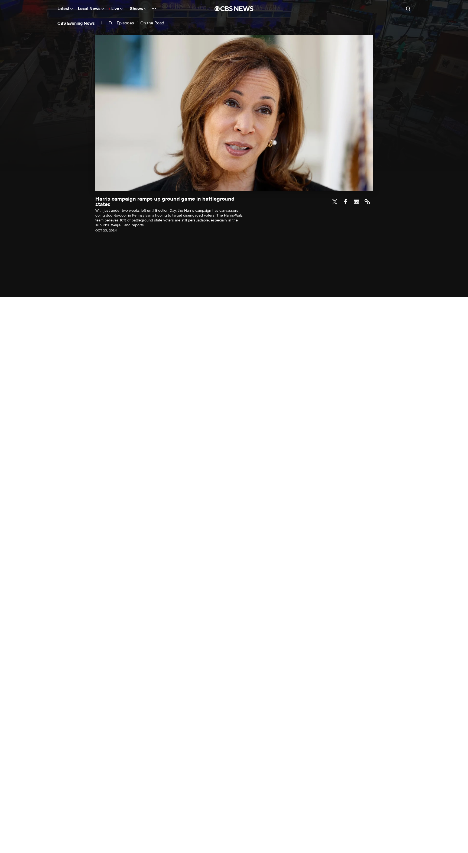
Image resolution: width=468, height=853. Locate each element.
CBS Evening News (76, 23)
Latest (63, 9)
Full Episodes (121, 23)
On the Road (152, 23)
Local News (90, 9)
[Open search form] (408, 8)
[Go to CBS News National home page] (233, 8)
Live (115, 8)
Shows (137, 9)
